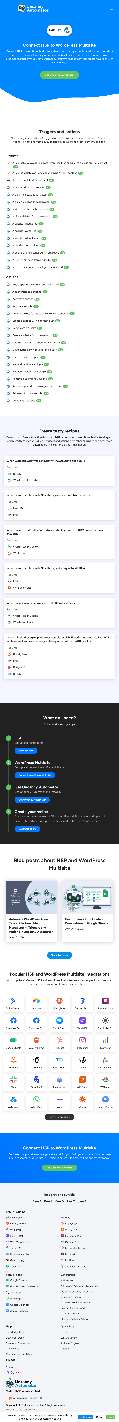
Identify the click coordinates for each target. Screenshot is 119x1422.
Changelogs (12, 1348)
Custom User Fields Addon (76, 1302)
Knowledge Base (15, 1332)
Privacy (10, 1409)
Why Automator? (70, 1337)
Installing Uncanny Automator (77, 1291)
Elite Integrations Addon (74, 1319)
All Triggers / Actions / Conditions (79, 1285)
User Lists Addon (70, 1313)
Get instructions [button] (27, 828)
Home (64, 1332)
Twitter (12, 1372)
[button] (111, 8)
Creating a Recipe (71, 1296)
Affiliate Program (70, 1343)
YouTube (17, 1372)
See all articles (59, 955)
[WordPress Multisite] (66, 30)
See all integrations (59, 1116)
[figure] (8, 163)
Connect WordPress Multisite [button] (34, 775)
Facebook (8, 1372)
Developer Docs (15, 1337)
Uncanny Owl (32, 1390)
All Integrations (69, 1280)
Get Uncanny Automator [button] (32, 799)
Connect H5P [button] (26, 750)
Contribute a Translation (19, 1354)
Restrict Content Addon (74, 1308)
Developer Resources (18, 1343)
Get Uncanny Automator (59, 74)
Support (10, 1359)
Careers (65, 1348)
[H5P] (52, 30)
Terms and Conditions (27, 1409)
